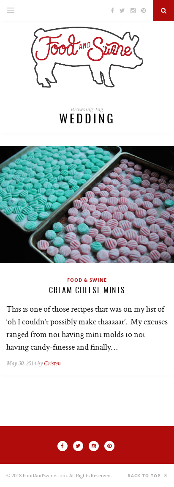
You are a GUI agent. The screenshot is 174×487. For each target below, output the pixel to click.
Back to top (145, 476)
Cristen (52, 364)
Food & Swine (87, 280)
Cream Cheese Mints (87, 291)
